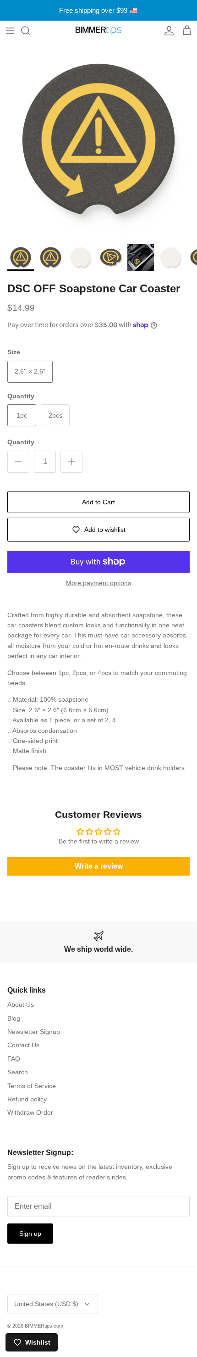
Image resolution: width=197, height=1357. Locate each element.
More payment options (98, 582)
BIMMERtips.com (44, 1326)
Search (17, 1072)
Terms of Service (31, 1085)
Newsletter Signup (33, 1031)
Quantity (20, 442)
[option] (98, 140)
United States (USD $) (46, 1303)
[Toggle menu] (10, 31)
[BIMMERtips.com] (98, 31)
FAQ (13, 1058)
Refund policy (27, 1099)
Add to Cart (98, 502)
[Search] (30, 31)
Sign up (30, 1233)
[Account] (167, 31)
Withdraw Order (30, 1112)
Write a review (99, 866)
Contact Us (23, 1045)
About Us (20, 1004)
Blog (13, 1018)
